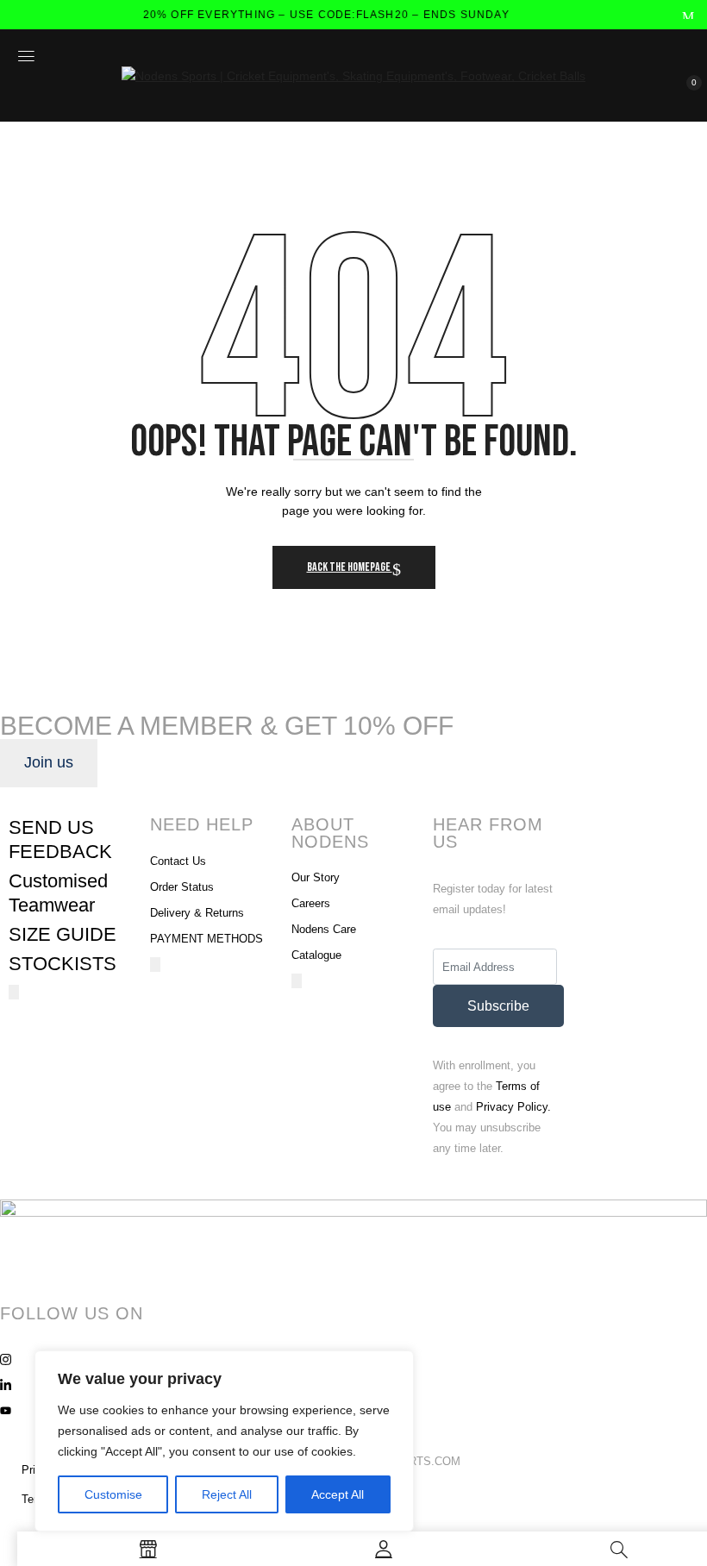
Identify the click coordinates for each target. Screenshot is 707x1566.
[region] (224, 1441)
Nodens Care (323, 929)
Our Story (315, 877)
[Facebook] (353, 1333)
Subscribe (498, 1006)
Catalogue (316, 955)
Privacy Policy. (513, 1106)
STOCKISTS (62, 963)
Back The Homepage (349, 567)
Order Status (182, 886)
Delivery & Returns (197, 912)
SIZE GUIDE (62, 934)
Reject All (227, 1494)
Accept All (337, 1494)
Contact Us (178, 861)
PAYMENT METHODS (206, 938)
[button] (684, 93)
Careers (310, 903)
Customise (113, 1494)
